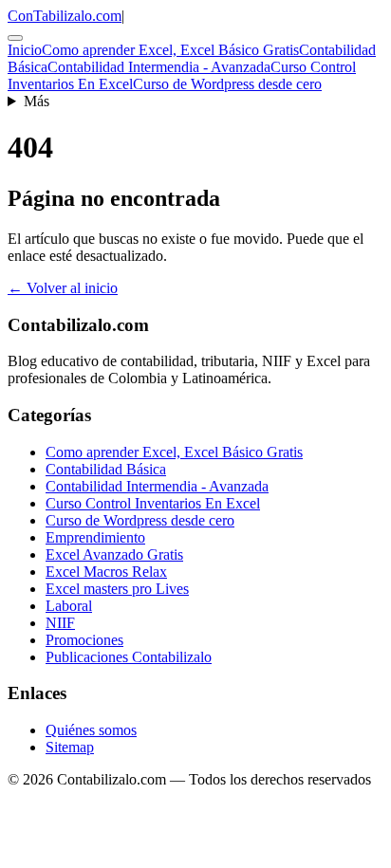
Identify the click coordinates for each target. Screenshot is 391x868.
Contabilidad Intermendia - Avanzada (158, 67)
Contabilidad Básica (106, 469)
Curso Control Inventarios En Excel (153, 503)
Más (36, 101)
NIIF (60, 623)
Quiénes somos (91, 730)
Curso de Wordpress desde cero (227, 84)
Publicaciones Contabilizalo (129, 657)
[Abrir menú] (15, 38)
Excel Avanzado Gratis (114, 554)
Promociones (84, 640)
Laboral (69, 606)
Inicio (25, 50)
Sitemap (70, 747)
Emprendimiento (95, 537)
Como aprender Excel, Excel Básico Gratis (170, 50)
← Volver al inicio (63, 288)
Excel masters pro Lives (117, 589)
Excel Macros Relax (106, 571)
